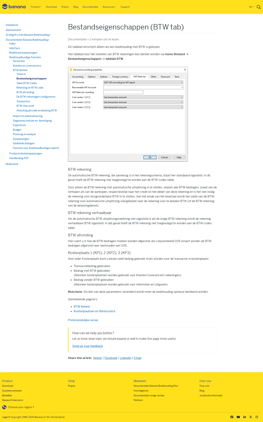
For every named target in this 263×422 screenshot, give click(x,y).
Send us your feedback (87, 346)
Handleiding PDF (19, 158)
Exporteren (19, 125)
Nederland (12, 164)
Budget (17, 129)
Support (125, 6)
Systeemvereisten (12, 390)
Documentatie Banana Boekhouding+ (27, 39)
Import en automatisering (28, 116)
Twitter (97, 358)
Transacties (23, 101)
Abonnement (13, 30)
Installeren (12, 25)
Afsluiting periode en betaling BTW (36, 110)
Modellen (7, 395)
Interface (14, 48)
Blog (75, 6)
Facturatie (19, 61)
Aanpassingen (21, 138)
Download (51, 6)
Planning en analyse (24, 134)
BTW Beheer (82, 306)
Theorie (21, 74)
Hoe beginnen (141, 390)
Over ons (204, 385)
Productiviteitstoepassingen (25, 153)
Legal (5, 417)
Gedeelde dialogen (24, 143)
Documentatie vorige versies (149, 395)
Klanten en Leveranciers (27, 65)
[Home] (14, 7)
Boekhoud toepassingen (23, 52)
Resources (108, 6)
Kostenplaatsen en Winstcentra (94, 311)
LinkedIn (125, 358)
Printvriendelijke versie (83, 320)
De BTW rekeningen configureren (35, 96)
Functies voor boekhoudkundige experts (36, 148)
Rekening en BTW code (29, 87)
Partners (138, 400)
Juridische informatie (210, 395)
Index (12, 43)
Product (35, 6)
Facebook (110, 358)
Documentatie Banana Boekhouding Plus (156, 385)
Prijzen (65, 6)
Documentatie (90, 6)
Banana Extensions (12, 400)
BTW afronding (25, 92)
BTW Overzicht (25, 105)
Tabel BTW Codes (26, 83)
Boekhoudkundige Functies (25, 57)
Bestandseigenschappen (31, 78)
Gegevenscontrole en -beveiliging (32, 120)
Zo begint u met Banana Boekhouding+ (28, 34)
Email (137, 358)
